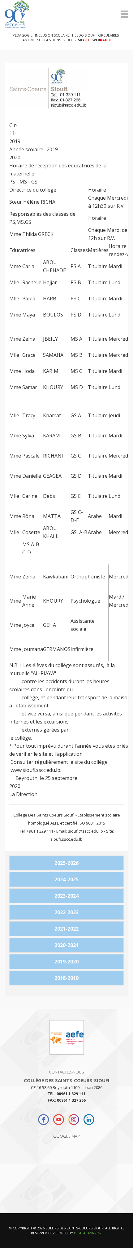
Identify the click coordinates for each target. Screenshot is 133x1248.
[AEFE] (66, 1040)
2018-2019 (66, 978)
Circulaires (108, 35)
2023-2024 (66, 895)
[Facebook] (44, 1119)
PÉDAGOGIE (22, 35)
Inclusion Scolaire (52, 35)
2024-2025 (66, 879)
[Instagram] (74, 1119)
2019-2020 (66, 961)
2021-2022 (66, 928)
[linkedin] (89, 1119)
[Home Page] (66, 14)
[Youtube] (59, 1119)
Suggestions (49, 40)
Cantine (27, 40)
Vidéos (69, 40)
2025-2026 (66, 863)
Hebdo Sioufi (84, 35)
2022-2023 (66, 912)
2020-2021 (66, 945)
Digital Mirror (87, 1233)
